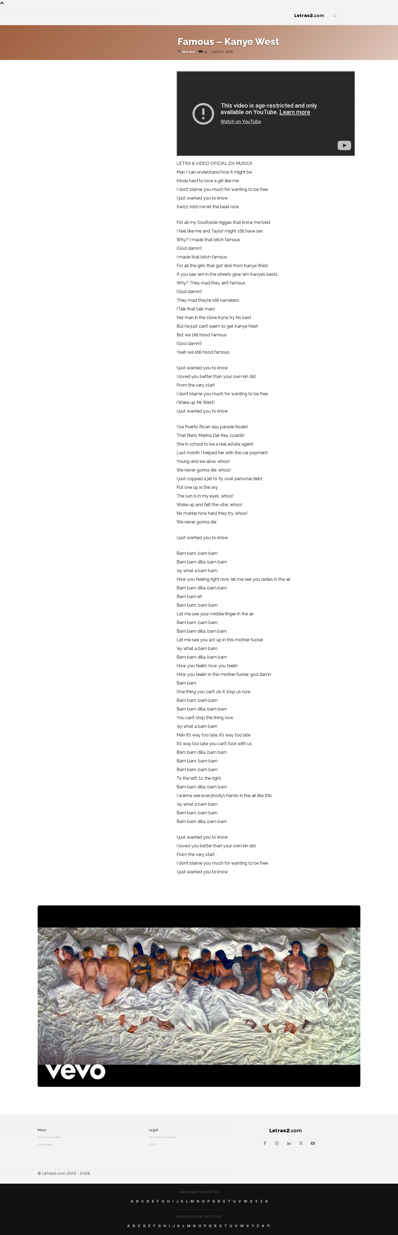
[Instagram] (277, 1143)
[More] (160, 65)
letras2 (188, 52)
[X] (134, 65)
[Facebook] (110, 65)
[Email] (97, 65)
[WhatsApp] (122, 65)
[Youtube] (313, 1143)
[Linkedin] (147, 65)
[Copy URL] (85, 65)
